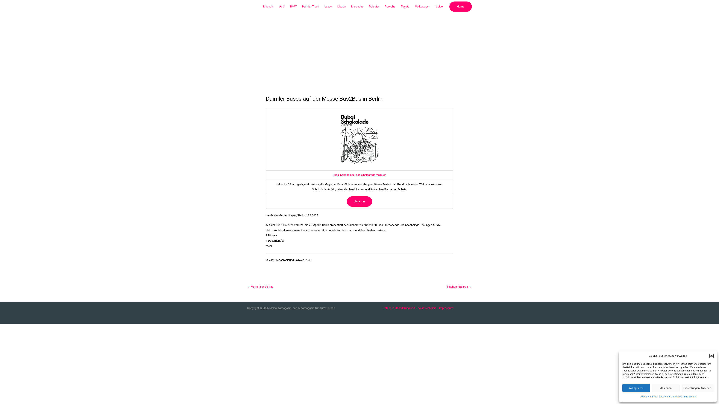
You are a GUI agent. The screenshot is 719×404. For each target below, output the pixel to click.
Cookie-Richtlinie (648, 396)
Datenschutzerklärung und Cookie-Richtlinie (409, 308)
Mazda (341, 6)
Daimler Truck (310, 6)
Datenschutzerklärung (670, 396)
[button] (711, 356)
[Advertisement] (359, 41)
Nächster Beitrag (459, 286)
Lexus (328, 6)
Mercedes (357, 6)
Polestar (374, 6)
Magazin (268, 6)
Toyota (405, 6)
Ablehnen (666, 388)
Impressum (690, 396)
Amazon (359, 201)
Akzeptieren (636, 388)
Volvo (439, 6)
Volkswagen (422, 6)
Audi (282, 6)
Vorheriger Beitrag (260, 286)
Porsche (390, 6)
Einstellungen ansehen (697, 388)
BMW (293, 6)
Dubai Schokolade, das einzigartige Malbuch (359, 175)
